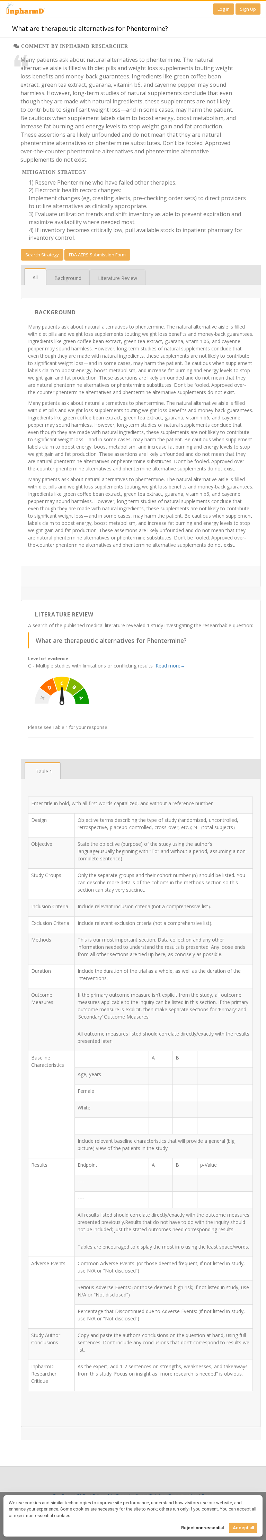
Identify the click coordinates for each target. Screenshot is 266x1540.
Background (67, 278)
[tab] (35, 277)
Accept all (243, 1527)
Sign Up (248, 9)
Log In (224, 9)
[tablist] (141, 276)
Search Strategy (42, 255)
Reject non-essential (202, 1527)
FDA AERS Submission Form (97, 255)
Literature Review (117, 278)
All (35, 277)
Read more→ (170, 665)
